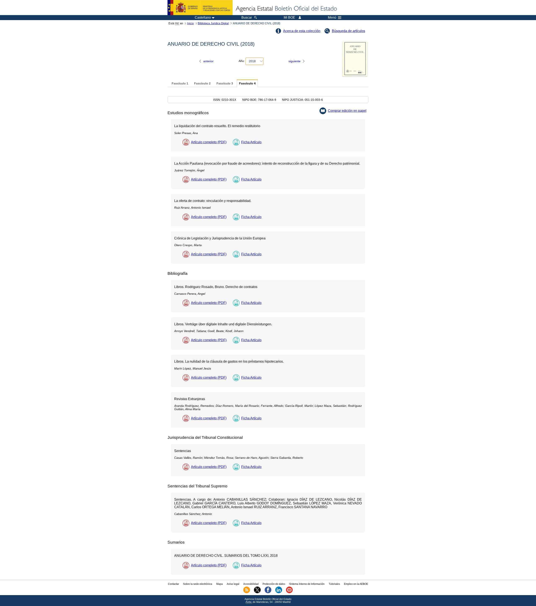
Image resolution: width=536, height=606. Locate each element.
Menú (332, 17)
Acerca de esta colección (301, 31)
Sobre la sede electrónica (197, 584)
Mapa (219, 584)
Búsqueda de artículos (348, 31)
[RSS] (246, 592)
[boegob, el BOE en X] (257, 592)
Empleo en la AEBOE (356, 584)
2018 (252, 61)
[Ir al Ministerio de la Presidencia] (200, 7)
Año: (242, 61)
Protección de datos (274, 584)
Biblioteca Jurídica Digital (213, 23)
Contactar (173, 584)
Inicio (190, 23)
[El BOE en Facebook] (268, 592)
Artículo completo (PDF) (209, 142)
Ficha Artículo (251, 142)
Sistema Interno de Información (307, 584)
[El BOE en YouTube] (289, 592)
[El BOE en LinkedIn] (278, 592)
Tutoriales (334, 584)
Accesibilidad (251, 584)
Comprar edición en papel (347, 110)
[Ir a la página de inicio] (286, 9)
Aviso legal (233, 584)
